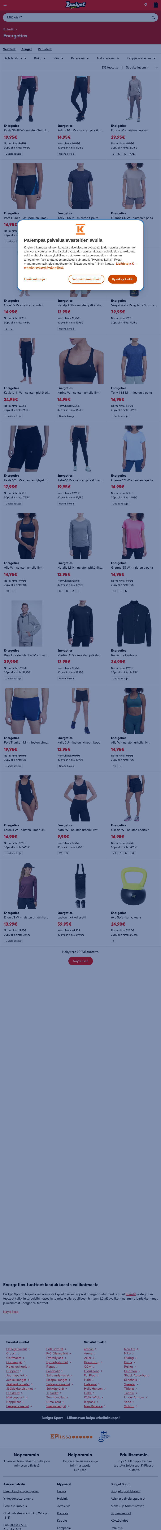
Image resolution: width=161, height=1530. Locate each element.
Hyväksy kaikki (122, 279)
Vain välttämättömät (86, 279)
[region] (80, 255)
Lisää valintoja (34, 279)
